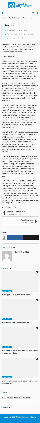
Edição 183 (17, 397)
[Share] (15, 237)
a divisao (10, 397)
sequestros (26, 397)
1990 (3, 397)
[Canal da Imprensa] (20, 5)
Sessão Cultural (14, 18)
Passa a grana (27, 18)
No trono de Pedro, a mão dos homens (15, 323)
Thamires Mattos (12, 34)
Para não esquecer (27, 220)
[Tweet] (31, 237)
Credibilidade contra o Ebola (16, 212)
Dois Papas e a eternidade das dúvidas (16, 295)
